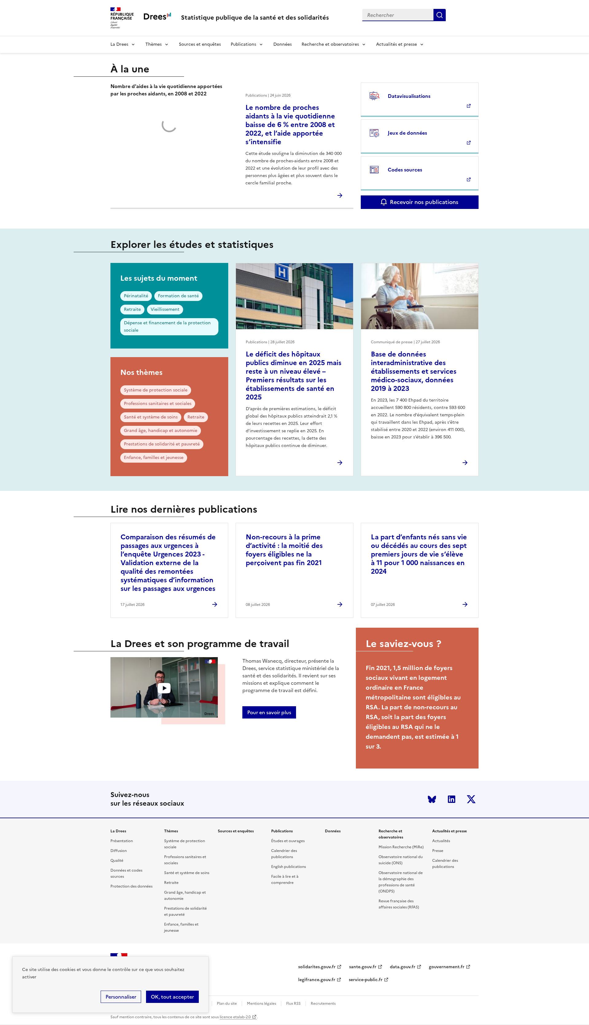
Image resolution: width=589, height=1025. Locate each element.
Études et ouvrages (288, 841)
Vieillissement (165, 309)
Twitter (471, 799)
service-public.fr (366, 980)
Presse (437, 851)
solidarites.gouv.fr (317, 967)
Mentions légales (261, 1003)
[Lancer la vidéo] (164, 688)
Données (282, 44)
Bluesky (432, 799)
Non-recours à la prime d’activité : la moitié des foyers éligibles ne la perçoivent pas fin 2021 (284, 550)
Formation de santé (178, 296)
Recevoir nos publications (424, 202)
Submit (439, 15)
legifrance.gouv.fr (316, 980)
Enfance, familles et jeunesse (153, 457)
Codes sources (405, 169)
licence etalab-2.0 (235, 1017)
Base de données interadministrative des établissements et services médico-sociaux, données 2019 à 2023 (413, 371)
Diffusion (118, 851)
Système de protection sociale (155, 390)
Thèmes (153, 44)
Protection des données (131, 886)
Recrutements (323, 1003)
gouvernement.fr (446, 967)
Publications (243, 44)
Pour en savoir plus (269, 712)
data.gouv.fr (402, 967)
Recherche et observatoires (330, 44)
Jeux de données (407, 133)
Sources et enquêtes (200, 44)
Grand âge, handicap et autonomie (160, 430)
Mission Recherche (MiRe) (401, 847)
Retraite (132, 309)
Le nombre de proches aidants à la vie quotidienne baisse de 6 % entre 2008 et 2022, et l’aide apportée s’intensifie (290, 124)
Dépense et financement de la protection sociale (167, 326)
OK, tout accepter (172, 996)
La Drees (119, 44)
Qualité (116, 860)
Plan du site (227, 1003)
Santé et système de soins (151, 417)
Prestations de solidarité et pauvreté (162, 444)
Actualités (441, 841)
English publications (288, 866)
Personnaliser (121, 996)
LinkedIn (451, 799)
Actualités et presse (396, 44)
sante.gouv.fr (362, 967)
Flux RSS (293, 1003)
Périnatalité (136, 296)
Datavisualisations (409, 96)
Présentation (121, 841)
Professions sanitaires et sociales (157, 403)
